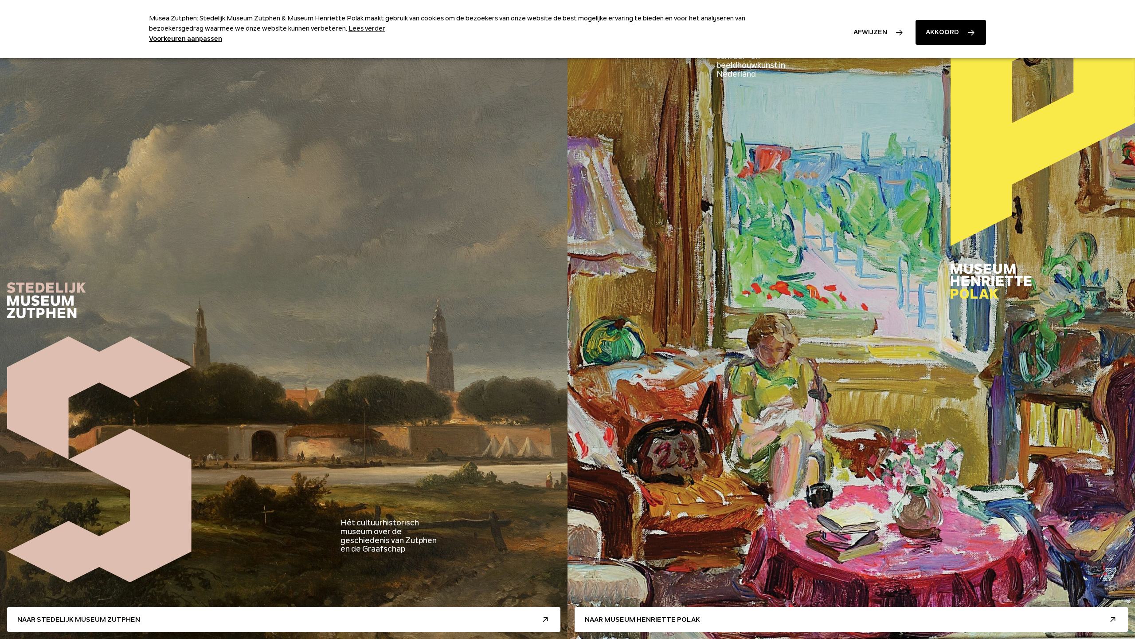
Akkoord (942, 32)
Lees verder (366, 28)
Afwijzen (870, 32)
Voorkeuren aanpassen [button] (185, 39)
